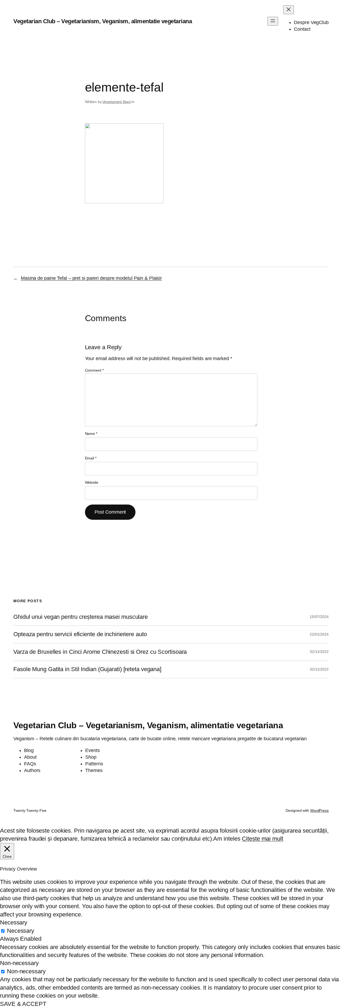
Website (91, 482)
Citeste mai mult (262, 838)
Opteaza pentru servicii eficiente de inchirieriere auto (80, 634)
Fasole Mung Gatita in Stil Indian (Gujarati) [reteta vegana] (87, 669)
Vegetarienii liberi (116, 102)
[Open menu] (272, 21)
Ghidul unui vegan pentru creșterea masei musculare (80, 617)
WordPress (319, 810)
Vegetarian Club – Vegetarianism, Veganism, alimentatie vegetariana (102, 21)
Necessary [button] (13, 922)
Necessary (20, 930)
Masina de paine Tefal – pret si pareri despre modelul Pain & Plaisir (91, 278)
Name (91, 433)
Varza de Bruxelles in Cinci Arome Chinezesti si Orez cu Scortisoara (100, 652)
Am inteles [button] (226, 838)
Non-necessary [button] (19, 963)
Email (90, 458)
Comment (94, 370)
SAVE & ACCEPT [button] (23, 1004)
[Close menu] (288, 9)
